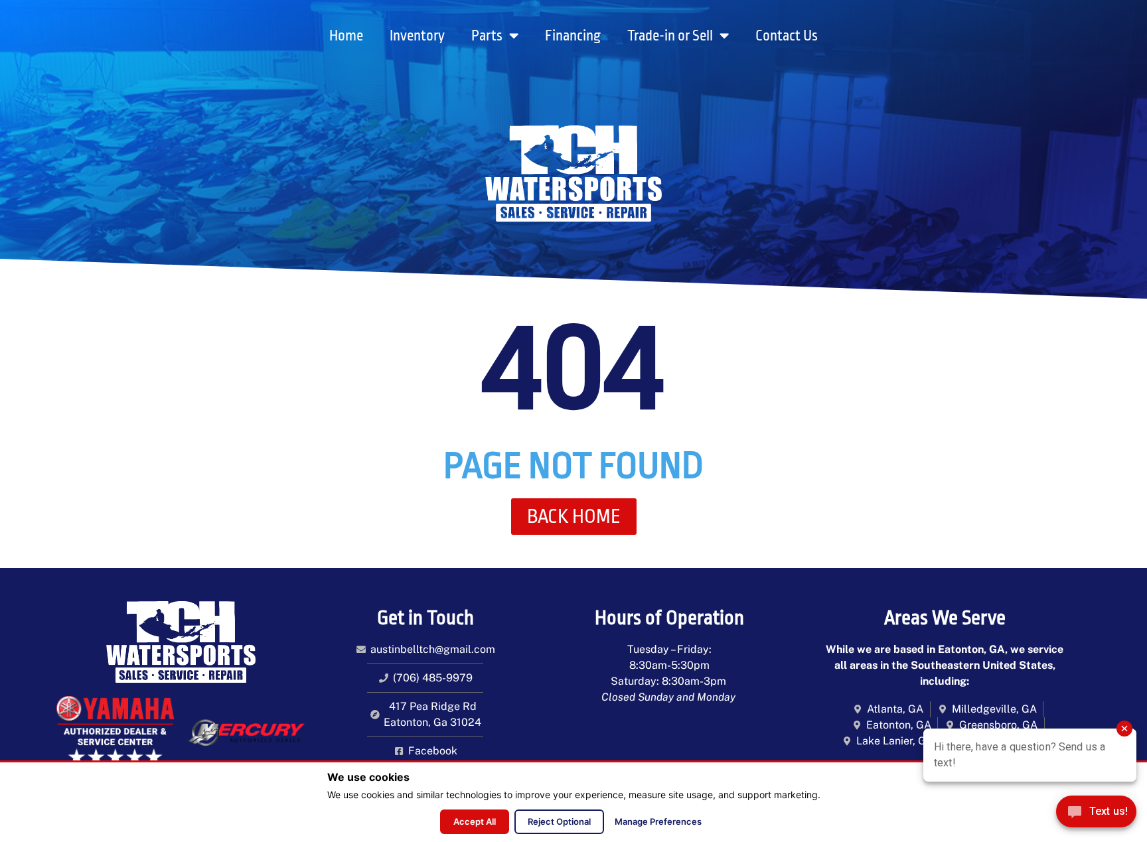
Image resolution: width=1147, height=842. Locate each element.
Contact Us (786, 36)
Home (346, 36)
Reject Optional (559, 821)
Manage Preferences (658, 821)
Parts (486, 36)
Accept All (474, 821)
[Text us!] (1096, 815)
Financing (573, 36)
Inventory (417, 36)
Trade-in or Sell (670, 36)
